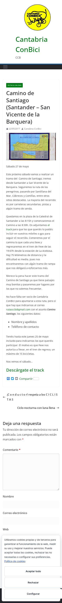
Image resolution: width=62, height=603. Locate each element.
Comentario (11, 450)
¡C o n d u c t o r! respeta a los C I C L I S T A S (32, 397)
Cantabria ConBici (32, 128)
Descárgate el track (25, 370)
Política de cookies (14, 561)
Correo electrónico (15, 513)
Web (6, 529)
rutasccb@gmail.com (18, 309)
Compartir (26, 378)
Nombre (8, 496)
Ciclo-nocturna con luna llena (36, 408)
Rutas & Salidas (14, 85)
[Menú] (5, 66)
